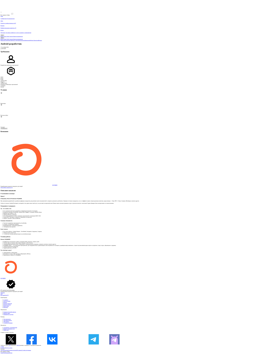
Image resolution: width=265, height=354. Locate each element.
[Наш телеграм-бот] (114, 344)
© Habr (2, 346)
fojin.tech (3, 187)
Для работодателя (7, 320)
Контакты (5, 307)
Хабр (2, 352)
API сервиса (6, 321)
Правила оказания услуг (9, 328)
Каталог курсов (7, 304)
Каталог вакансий (7, 303)
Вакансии (3, 40)
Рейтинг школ (6, 313)
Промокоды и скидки (8, 314)
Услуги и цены (6, 301)
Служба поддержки (7, 322)
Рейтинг (32, 40)
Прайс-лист (6, 330)
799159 (18, 345)
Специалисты (8, 40)
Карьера (7, 352)
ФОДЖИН (54, 185)
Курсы (10, 352)
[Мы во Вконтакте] (52, 344)
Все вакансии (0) (9, 187)
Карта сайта (6, 306)
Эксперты (22, 40)
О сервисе (5, 299)
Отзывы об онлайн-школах (9, 312)
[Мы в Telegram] (93, 344)
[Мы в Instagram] (73, 344)
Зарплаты (36, 40)
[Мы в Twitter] (11, 344)
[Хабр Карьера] (6, 13)
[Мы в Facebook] (31, 344)
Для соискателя (7, 319)
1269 (9, 345)
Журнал (40, 40)
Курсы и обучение (16, 40)
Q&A (4, 352)
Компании (27, 40)
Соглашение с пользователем (10, 327)
